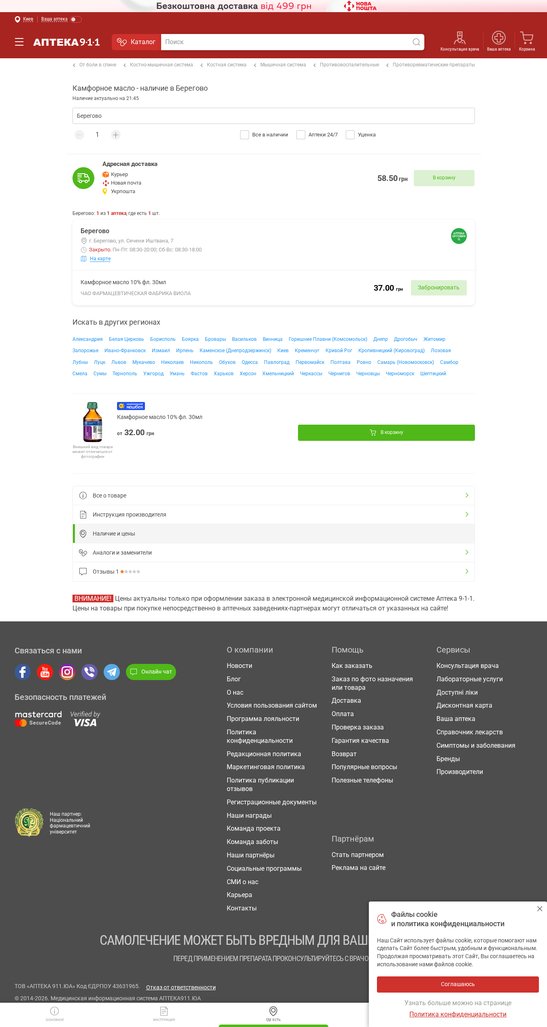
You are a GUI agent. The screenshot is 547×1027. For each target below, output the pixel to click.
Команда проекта (254, 828)
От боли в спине (97, 65)
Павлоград (276, 362)
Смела (79, 373)
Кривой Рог (339, 350)
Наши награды (249, 815)
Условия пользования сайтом (272, 705)
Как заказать (352, 666)
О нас (235, 692)
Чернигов (339, 373)
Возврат (344, 754)
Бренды (448, 759)
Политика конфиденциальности (260, 736)
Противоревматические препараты (434, 65)
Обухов (227, 362)
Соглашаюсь (540, 909)
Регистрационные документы (272, 802)
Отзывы (106, 571)
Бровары (215, 339)
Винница (273, 339)
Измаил (161, 350)
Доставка (346, 700)
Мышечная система (283, 65)
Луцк (99, 362)
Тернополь (125, 373)
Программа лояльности (263, 719)
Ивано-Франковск (125, 350)
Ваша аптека (455, 719)
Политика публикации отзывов (260, 784)
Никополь (201, 362)
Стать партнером (358, 855)
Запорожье (85, 350)
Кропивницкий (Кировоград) (391, 350)
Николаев (172, 362)
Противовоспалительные (349, 65)
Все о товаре (109, 495)
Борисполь (163, 339)
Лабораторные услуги (469, 679)
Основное (55, 1020)
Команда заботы (252, 842)
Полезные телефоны (362, 780)
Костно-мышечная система (161, 65)
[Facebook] (23, 672)
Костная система (227, 65)
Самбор (449, 362)
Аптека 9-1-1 (66, 42)
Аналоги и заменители (122, 552)
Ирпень (185, 350)
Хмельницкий (278, 373)
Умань (177, 373)
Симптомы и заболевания (475, 745)
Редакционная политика (264, 754)
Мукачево (143, 362)
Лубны (80, 362)
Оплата (343, 714)
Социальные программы (264, 868)
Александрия (87, 339)
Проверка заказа (358, 727)
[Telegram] (112, 672)
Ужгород (153, 373)
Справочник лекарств (469, 732)
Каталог (143, 42)
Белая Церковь (126, 339)
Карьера (239, 895)
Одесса (250, 362)
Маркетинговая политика (266, 767)
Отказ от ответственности (181, 987)
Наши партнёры (251, 855)
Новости (239, 666)
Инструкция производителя (129, 514)
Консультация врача (460, 49)
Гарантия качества (360, 740)
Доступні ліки (457, 692)
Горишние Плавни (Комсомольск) (328, 339)
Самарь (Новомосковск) (405, 362)
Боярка (190, 339)
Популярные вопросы (364, 767)
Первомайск (310, 362)
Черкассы (311, 373)
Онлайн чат (156, 671)
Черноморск (400, 373)
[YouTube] (45, 672)
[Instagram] (67, 672)
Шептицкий (433, 373)
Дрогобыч (405, 339)
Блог (234, 679)
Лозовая (441, 350)
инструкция (164, 1020)
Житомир (434, 339)
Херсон (248, 373)
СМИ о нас (242, 882)
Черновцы (368, 373)
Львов (118, 362)
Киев (283, 350)
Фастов (199, 373)
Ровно (364, 362)
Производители (459, 772)
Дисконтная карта (464, 705)
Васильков (244, 339)
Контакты (242, 908)
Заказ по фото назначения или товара (372, 683)
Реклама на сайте (358, 868)
